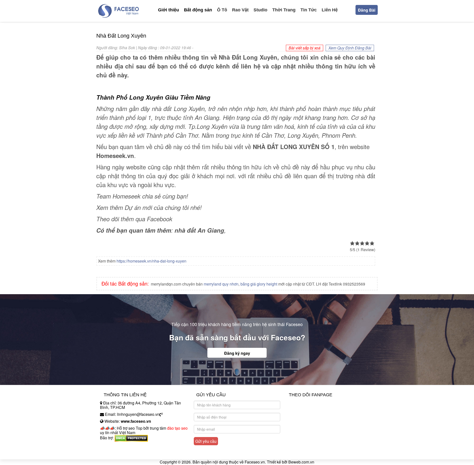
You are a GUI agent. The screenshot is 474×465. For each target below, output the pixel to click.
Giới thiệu (168, 9)
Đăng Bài (366, 10)
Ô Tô (222, 9)
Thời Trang (284, 9)
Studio (260, 9)
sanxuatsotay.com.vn (118, 453)
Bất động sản (198, 9)
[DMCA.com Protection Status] (131, 438)
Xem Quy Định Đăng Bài (349, 48)
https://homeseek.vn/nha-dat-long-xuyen (151, 261)
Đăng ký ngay (237, 353)
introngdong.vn (113, 446)
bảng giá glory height (258, 284)
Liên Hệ (330, 9)
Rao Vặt (240, 9)
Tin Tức (308, 9)
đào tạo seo (177, 428)
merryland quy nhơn (221, 284)
